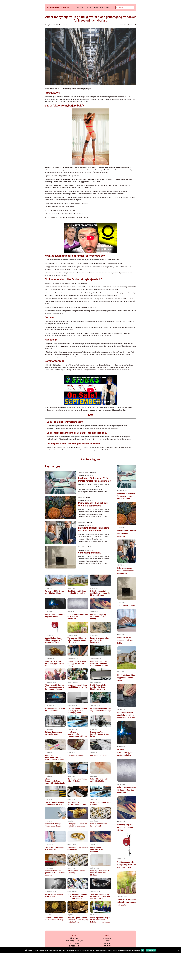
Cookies (95, 7)
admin (88, 497)
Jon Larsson (63, 25)
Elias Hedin (92, 472)
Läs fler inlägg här (90, 459)
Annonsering (80, 7)
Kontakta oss (104, 7)
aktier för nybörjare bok (128, 25)
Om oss (88, 7)
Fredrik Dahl (89, 522)
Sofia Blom (89, 547)
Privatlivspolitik (150, 950)
